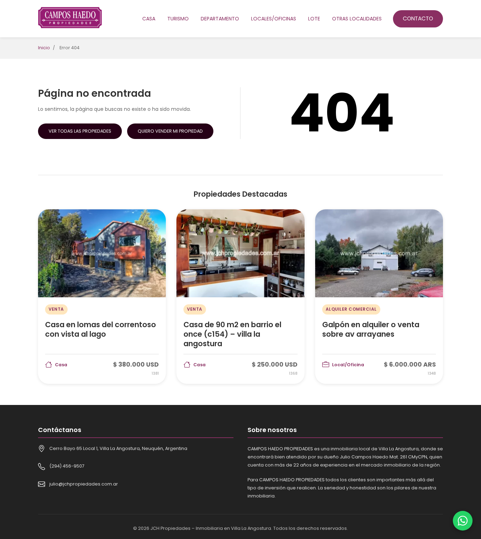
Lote (314, 18)
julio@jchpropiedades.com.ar (83, 484)
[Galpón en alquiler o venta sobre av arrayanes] (379, 296)
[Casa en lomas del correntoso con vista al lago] (102, 296)
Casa (148, 18)
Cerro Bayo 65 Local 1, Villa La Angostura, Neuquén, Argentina (118, 448)
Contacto (418, 18)
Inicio (44, 48)
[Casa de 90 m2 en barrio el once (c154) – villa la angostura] (240, 296)
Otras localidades (357, 18)
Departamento (220, 18)
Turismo (178, 18)
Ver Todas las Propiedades (80, 131)
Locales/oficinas (273, 18)
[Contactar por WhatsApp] (463, 521)
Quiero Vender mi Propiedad (170, 131)
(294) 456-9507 (67, 466)
